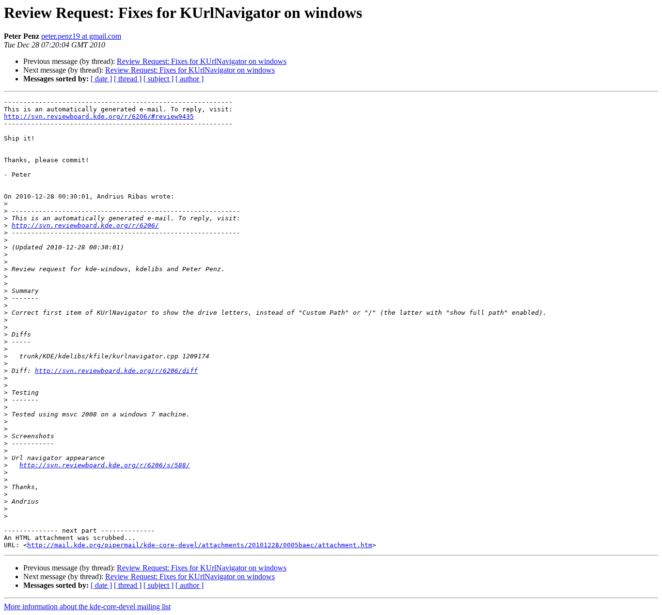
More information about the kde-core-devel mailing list (87, 606)
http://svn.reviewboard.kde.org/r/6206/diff (116, 370)
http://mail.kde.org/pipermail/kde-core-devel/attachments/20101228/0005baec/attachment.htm (199, 545)
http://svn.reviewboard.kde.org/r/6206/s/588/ (104, 465)
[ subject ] (158, 79)
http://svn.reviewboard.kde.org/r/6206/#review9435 (99, 116)
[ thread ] (128, 79)
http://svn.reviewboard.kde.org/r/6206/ (85, 225)
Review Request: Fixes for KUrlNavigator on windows (201, 61)
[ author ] (189, 79)
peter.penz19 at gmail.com (81, 36)
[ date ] (101, 79)
